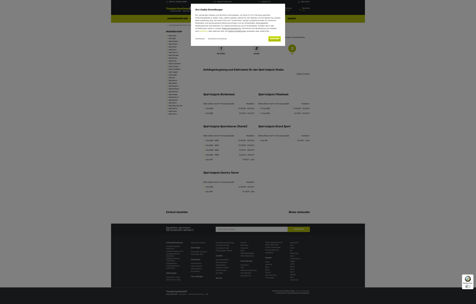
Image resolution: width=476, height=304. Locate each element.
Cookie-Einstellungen (237, 31)
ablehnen (204, 31)
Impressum (200, 39)
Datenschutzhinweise (217, 39)
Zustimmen (274, 39)
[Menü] (472, 275)
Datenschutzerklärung (231, 28)
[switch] (467, 286)
